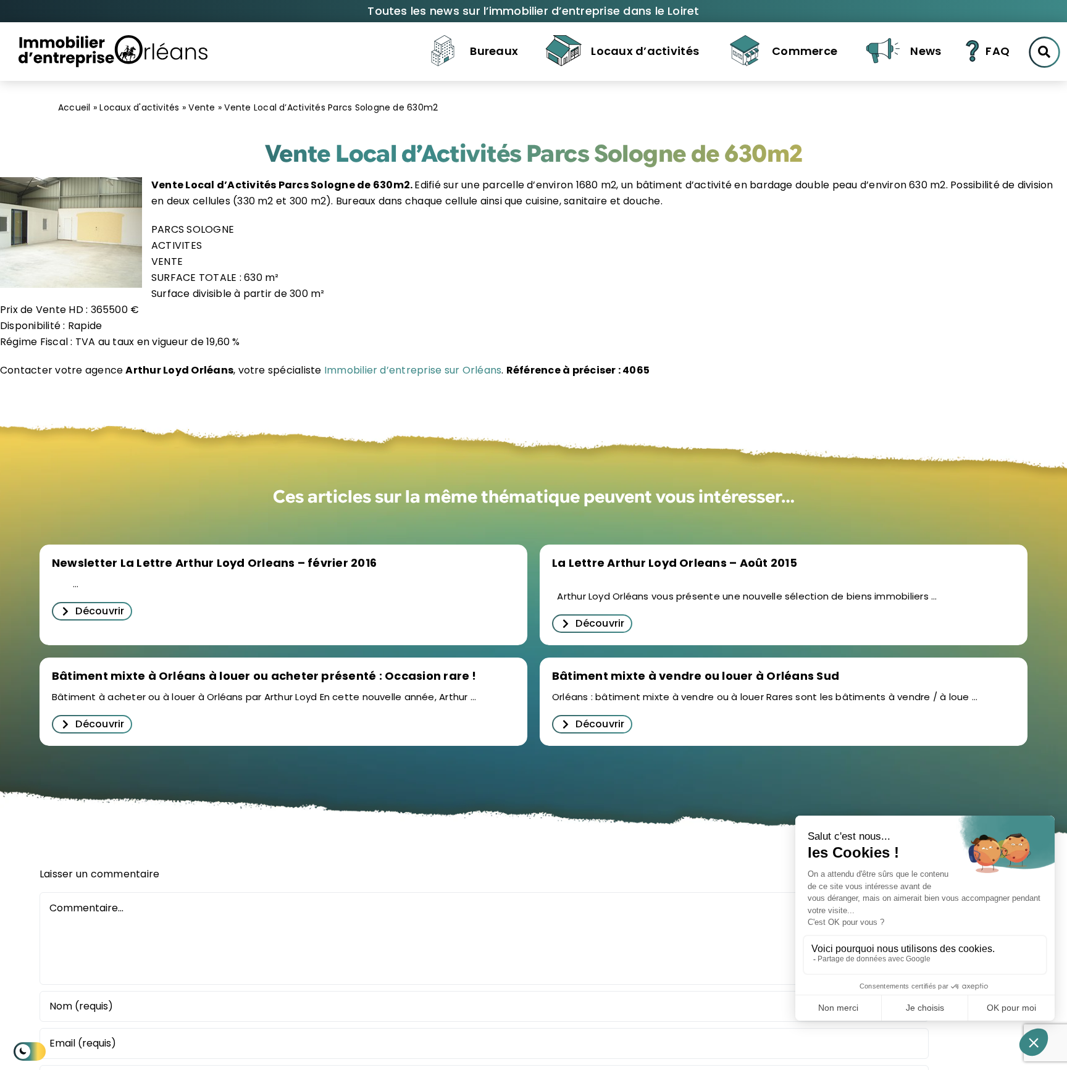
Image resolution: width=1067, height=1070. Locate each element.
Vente (201, 107)
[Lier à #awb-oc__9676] (1044, 52)
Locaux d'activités (139, 107)
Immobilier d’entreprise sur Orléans (412, 370)
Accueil (74, 107)
